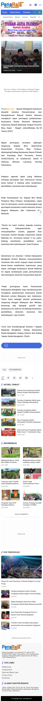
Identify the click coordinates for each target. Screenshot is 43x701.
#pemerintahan (8, 17)
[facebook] (8, 378)
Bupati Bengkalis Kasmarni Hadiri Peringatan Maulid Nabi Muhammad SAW (26, 603)
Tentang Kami (7, 670)
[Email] (26, 378)
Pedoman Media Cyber (10, 672)
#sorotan (25, 17)
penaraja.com (27, 698)
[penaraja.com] (12, 5)
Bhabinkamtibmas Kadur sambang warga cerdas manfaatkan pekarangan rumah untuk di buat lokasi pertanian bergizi (32, 461)
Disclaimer (6, 678)
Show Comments (21, 514)
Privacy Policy (7, 675)
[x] (14, 378)
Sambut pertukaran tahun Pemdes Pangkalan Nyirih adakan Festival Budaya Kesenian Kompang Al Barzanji (26, 592)
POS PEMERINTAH (15, 369)
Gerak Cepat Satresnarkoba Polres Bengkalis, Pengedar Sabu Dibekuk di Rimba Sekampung (31, 483)
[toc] (40, 212)
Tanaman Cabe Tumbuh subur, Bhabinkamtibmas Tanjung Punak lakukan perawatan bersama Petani (10, 483)
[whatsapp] (20, 378)
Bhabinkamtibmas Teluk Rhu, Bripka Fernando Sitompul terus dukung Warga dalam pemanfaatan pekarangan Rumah (10, 461)
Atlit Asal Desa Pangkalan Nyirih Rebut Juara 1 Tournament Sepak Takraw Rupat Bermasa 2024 (29, 431)
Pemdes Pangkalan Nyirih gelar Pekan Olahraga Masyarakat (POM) (28, 401)
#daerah (17, 17)
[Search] (30, 5)
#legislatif (33, 17)
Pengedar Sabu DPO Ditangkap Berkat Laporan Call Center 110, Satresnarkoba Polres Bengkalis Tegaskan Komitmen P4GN (10, 504)
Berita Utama (15, 12)
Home (5, 12)
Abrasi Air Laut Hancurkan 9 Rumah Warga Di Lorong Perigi (20, 582)
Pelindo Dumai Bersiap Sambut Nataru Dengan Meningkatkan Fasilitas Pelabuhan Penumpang (29, 391)
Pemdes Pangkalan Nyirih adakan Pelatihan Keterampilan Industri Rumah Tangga (28, 411)
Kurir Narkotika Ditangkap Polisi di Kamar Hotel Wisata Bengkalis (24, 613)
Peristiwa (26, 12)
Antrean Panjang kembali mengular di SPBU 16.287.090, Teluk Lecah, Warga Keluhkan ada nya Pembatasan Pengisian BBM (32, 504)
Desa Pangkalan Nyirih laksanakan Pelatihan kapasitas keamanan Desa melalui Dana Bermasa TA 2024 (29, 421)
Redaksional (6, 667)
